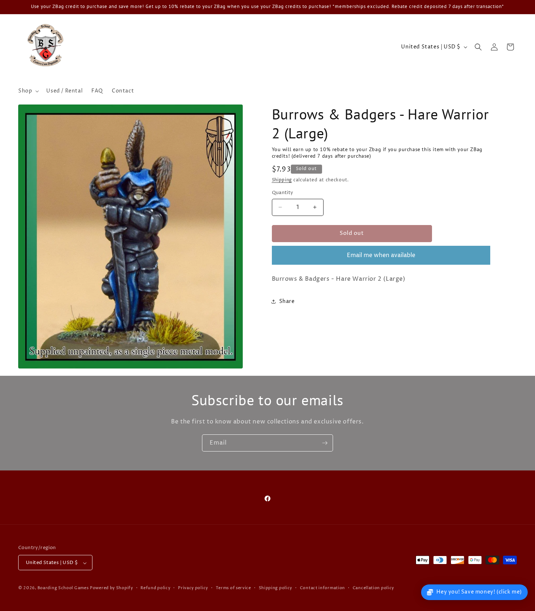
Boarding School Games (63, 588)
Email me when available (381, 255)
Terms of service (233, 588)
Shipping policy (276, 588)
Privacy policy (193, 588)
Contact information (322, 588)
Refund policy (155, 588)
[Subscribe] (325, 443)
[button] (28, 91)
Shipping (282, 180)
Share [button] (287, 301)
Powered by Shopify (111, 588)
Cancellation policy (373, 588)
